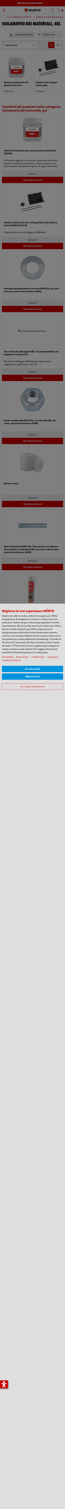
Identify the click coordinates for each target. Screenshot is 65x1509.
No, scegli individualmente (32, 687)
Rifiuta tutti (33, 676)
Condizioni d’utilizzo (11, 660)
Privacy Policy (22, 657)
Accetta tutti (32, 669)
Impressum (52, 657)
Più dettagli (7, 657)
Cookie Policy (38, 657)
